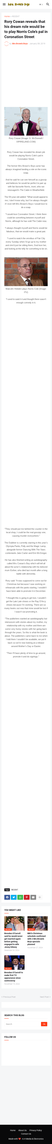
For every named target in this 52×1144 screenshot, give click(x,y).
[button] (4, 4)
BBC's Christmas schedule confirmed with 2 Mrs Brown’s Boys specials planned (36, 938)
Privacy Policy (35, 1130)
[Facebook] (7, 897)
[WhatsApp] (20, 897)
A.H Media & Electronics (32, 1139)
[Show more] (40, 897)
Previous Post (9, 997)
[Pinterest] (27, 897)
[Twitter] (14, 897)
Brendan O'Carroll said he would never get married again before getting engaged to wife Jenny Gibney (13, 940)
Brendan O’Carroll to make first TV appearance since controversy (13, 976)
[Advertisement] (26, 76)
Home (7, 16)
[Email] (33, 897)
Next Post (44, 997)
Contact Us (26, 1134)
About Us (22, 1130)
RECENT (15, 16)
